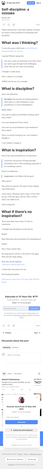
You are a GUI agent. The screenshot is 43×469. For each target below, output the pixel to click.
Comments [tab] (6, 347)
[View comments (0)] (9, 25)
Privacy (20, 454)
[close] (37, 397)
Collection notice (35, 454)
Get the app (32, 459)
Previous (8, 333)
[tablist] (11, 347)
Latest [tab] (9, 374)
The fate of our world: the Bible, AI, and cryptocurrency (16, 383)
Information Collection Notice (28, 437)
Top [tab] (4, 374)
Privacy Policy (23, 439)
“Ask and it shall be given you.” (14, 264)
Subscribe (31, 3)
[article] (21, 384)
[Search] (39, 374)
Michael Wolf (6, 18)
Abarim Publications (11, 379)
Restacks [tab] (15, 347)
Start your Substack (16, 459)
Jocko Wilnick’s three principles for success (19, 49)
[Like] (4, 25)
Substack (11, 465)
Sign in (38, 3)
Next (36, 333)
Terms (26, 454)
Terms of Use (33, 435)
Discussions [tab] (18, 374)
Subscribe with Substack (23, 430)
